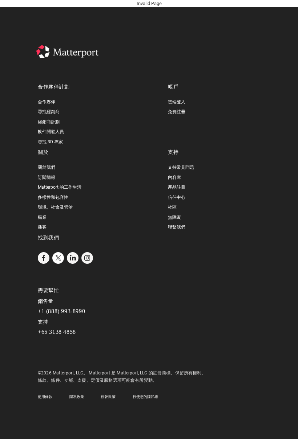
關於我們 (46, 167)
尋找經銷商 (49, 111)
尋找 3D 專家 (50, 141)
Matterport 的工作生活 (59, 187)
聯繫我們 (176, 227)
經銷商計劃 (49, 121)
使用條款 (45, 396)
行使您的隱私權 (145, 396)
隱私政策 (76, 396)
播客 (42, 227)
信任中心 (176, 197)
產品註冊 (176, 187)
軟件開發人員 (51, 131)
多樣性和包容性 (53, 197)
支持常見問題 (181, 167)
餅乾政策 (108, 396)
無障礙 (174, 217)
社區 (172, 207)
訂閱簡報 (46, 177)
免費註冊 (176, 111)
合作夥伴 (46, 101)
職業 (42, 217)
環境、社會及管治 (55, 207)
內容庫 (174, 177)
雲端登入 (176, 101)
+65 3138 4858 (57, 332)
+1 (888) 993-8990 (61, 311)
